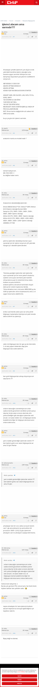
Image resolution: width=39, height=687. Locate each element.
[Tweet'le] (32, 37)
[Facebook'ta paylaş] (36, 37)
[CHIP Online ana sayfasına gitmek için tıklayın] (12, 3)
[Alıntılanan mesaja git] (14, 475)
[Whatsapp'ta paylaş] (28, 37)
